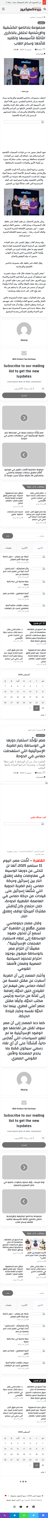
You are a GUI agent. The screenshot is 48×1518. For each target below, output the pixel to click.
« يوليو (43, 715)
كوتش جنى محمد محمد (32, 2)
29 (43, 708)
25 (24, 702)
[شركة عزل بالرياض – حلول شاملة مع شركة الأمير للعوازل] (38, 560)
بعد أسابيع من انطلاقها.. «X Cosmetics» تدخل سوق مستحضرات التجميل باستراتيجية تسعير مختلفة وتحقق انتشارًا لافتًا (35, 635)
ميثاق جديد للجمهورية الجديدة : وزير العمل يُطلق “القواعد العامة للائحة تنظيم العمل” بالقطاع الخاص (13, 498)
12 (18, 691)
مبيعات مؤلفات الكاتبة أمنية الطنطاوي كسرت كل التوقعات (16, 607)
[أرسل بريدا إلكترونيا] (36, 49)
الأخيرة (24, 548)
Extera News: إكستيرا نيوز (31, 1500)
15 (43, 697)
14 (5, 691)
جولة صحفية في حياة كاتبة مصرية (18, 583)
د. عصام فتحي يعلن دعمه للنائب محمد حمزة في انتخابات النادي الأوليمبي (36, 496)
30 (36, 708)
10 (30, 691)
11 (24, 691)
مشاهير (32, 17)
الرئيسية (40, 17)
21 (5, 697)
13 (11, 691)
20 (11, 697)
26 (18, 702)
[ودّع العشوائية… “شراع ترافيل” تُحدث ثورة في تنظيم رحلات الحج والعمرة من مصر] (38, 572)
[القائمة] (3, 10)
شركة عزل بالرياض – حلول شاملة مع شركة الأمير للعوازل (16, 558)
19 (18, 697)
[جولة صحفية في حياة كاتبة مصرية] (38, 585)
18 (24, 697)
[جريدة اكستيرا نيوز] (30, 9)
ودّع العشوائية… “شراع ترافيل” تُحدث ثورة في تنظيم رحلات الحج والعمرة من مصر (16, 571)
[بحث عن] (44, 10)
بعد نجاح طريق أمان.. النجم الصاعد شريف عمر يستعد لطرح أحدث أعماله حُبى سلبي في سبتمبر (35, 515)
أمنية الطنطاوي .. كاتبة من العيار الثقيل (16, 595)
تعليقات (8, 548)
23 (36, 702)
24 (30, 702)
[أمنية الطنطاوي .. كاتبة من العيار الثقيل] (38, 597)
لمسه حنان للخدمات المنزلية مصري (15, 513)
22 (43, 702)
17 (30, 697)
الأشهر (40, 548)
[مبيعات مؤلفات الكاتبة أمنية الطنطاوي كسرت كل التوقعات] (38, 609)
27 (12, 702)
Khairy (39, 49)
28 (5, 702)
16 (36, 697)
